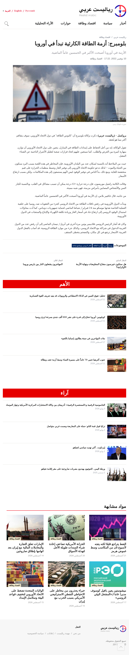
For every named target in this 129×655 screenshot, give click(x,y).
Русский (30, 10)
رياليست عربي (120, 37)
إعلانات (50, 633)
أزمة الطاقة (97, 246)
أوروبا (105, 246)
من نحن (77, 633)
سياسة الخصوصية (35, 633)
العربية (8, 10)
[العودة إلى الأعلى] (121, 647)
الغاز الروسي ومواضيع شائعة (82, 246)
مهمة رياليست (63, 633)
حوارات (66, 23)
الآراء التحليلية (44, 23)
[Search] (6, 23)
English (18, 10)
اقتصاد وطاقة (87, 23)
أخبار (123, 23)
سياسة (107, 23)
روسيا (111, 246)
